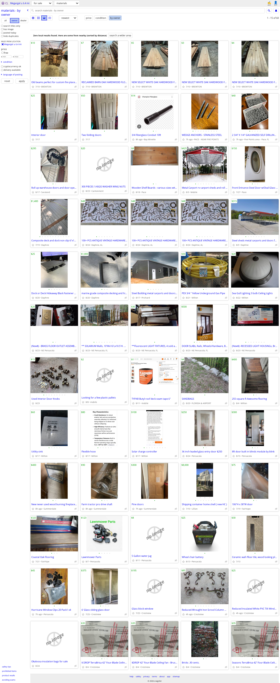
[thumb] (38, 17)
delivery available (12, 70)
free (6, 52)
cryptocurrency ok (12, 66)
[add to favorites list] (33, 86)
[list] (33, 17)
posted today (10, 32)
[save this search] (276, 10)
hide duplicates (11, 36)
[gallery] (44, 17)
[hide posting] (75, 86)
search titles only (12, 25)
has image (9, 29)
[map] (49, 17)
